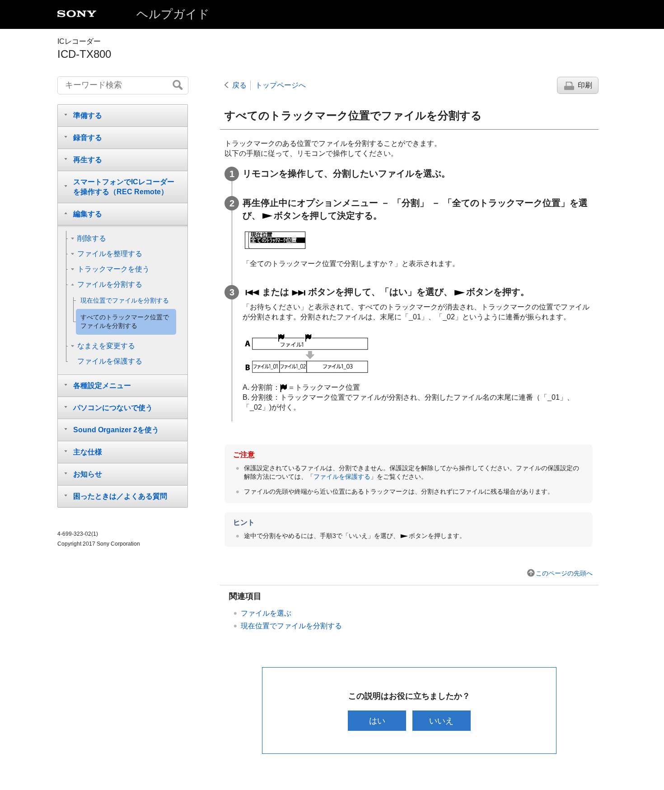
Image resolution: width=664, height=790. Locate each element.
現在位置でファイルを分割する (291, 626)
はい (377, 720)
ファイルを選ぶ (266, 613)
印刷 (585, 85)
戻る (239, 85)
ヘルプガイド (173, 14)
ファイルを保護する (341, 476)
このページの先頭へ (564, 573)
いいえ (441, 720)
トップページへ (280, 85)
